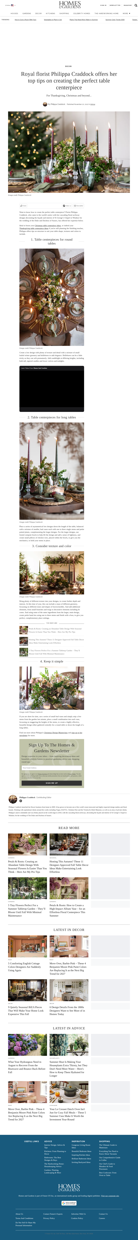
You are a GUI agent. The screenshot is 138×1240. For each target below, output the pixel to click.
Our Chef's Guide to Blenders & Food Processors (107, 1166)
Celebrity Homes (81, 13)
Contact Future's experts (53, 1214)
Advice (92, 104)
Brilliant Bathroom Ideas (81, 1159)
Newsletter (80, 206)
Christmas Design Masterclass (56, 733)
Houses (14, 13)
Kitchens (50, 13)
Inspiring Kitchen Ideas (81, 1155)
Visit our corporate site (110, 1196)
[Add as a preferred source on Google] (69, 1203)
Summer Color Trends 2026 (115, 20)
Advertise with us (78, 1214)
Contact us (103, 1214)
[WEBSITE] (21, 800)
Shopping (64, 13)
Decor (38, 13)
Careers (102, 1218)
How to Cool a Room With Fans (25, 20)
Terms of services (42, 774)
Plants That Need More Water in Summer (84, 20)
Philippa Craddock (58, 104)
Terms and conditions (24, 1218)
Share (24, 206)
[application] (51, 389)
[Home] (7, 13)
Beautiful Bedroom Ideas (81, 1151)
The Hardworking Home (107, 13)
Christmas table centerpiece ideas (48, 225)
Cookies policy (77, 1218)
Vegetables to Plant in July (53, 20)
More (126, 13)
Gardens (27, 13)
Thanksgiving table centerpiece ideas (33, 228)
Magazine (128, 5)
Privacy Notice (72, 774)
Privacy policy (49, 1218)
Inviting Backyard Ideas (81, 1162)
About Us (19, 1214)
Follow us (68, 206)
